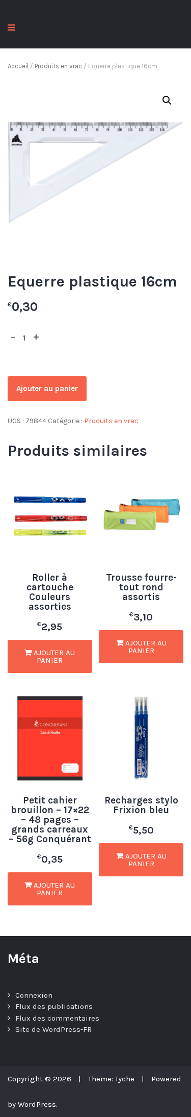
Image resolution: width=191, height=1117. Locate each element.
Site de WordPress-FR (53, 1029)
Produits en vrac (58, 66)
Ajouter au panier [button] (53, 656)
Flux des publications (54, 1006)
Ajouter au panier (47, 388)
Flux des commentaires (57, 1018)
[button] (167, 100)
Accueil (18, 66)
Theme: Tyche (111, 1078)
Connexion (33, 995)
